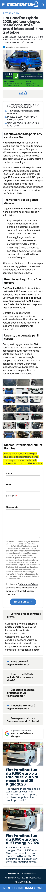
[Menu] (3, 5)
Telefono (11, 495)
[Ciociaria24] (23, 4)
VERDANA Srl (13, 873)
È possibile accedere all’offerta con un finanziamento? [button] (20, 692)
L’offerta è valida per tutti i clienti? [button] (24, 615)
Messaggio (13, 507)
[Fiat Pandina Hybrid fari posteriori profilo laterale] (23, 417)
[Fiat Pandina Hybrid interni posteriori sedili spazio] (9, 417)
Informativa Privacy (28, 584)
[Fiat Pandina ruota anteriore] (36, 383)
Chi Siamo (10, 877)
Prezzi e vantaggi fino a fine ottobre (22, 118)
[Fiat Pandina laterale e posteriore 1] (9, 400)
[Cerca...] (43, 5)
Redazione (10, 47)
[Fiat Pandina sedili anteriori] (23, 383)
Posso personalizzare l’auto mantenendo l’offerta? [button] (23, 719)
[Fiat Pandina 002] (36, 434)
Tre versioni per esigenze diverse (23, 112)
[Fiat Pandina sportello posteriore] (9, 383)
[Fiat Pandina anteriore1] (36, 426)
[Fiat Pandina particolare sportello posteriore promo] (23, 391)
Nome (9, 473)
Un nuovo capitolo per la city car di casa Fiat (23, 106)
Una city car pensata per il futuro (23, 124)
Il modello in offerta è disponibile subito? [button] (21, 707)
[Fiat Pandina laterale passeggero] (36, 391)
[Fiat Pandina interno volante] (9, 409)
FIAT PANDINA (11, 13)
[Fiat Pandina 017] (23, 434)
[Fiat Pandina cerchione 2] (9, 426)
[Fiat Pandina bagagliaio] (23, 426)
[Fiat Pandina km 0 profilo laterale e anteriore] (23, 400)
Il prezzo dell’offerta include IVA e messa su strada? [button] (20, 677)
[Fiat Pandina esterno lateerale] (36, 417)
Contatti (22, 877)
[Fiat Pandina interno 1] (23, 409)
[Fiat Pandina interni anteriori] (36, 409)
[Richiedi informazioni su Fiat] (23, 86)
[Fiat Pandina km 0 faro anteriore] (36, 400)
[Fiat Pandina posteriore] (9, 391)
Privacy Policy (23, 882)
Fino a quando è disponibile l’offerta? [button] (18, 663)
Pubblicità (35, 877)
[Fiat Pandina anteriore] (9, 434)
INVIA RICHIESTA (23, 601)
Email (10, 484)
